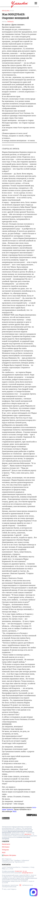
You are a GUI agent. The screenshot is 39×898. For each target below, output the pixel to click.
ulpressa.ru (27, 834)
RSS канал (5, 847)
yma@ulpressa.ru (27, 872)
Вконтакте (6, 844)
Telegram (5, 850)
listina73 (10, 21)
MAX (14, 811)
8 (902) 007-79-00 (21, 871)
